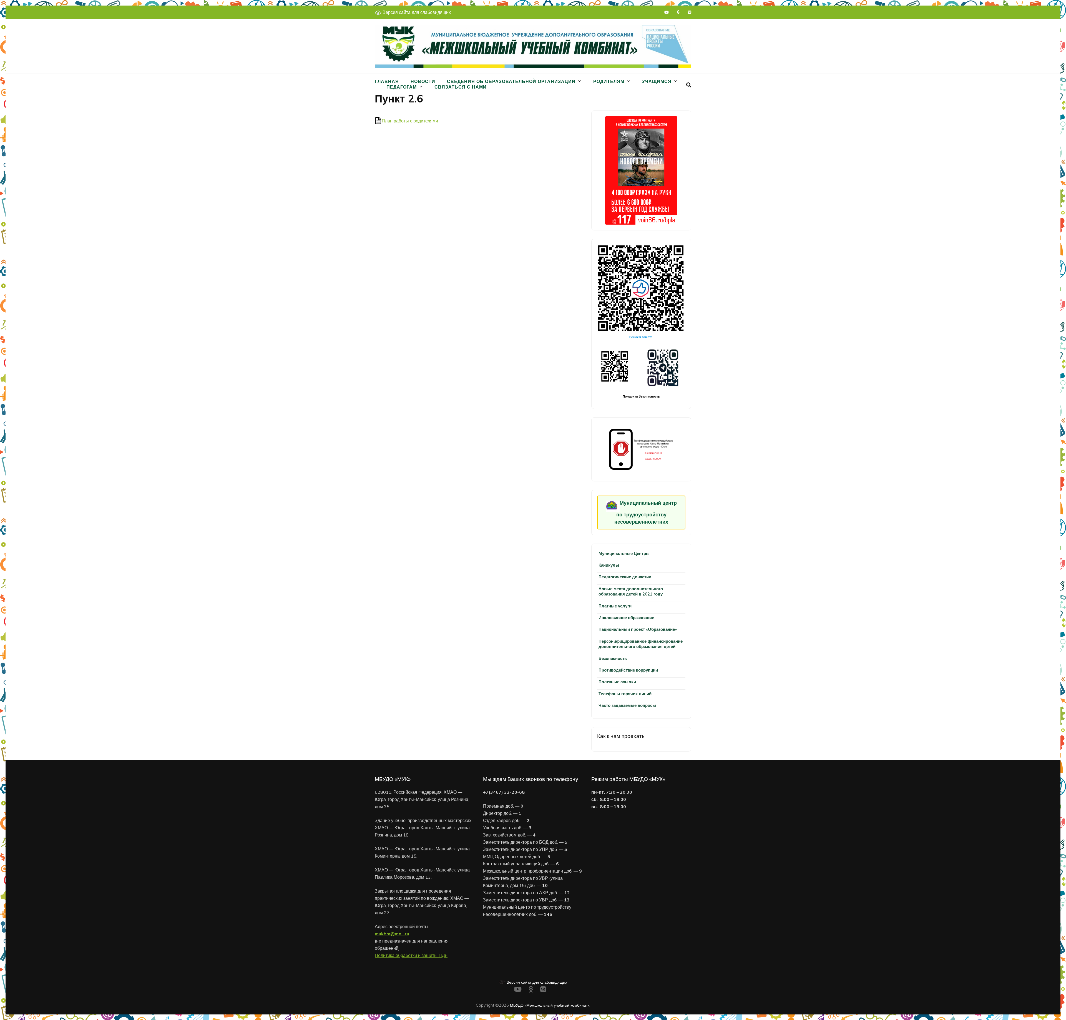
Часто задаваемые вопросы (627, 705)
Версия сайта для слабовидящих (416, 12)
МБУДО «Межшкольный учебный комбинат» (549, 1005)
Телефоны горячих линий (625, 693)
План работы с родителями (410, 121)
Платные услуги (615, 606)
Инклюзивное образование (626, 617)
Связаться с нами (460, 87)
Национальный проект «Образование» (638, 629)
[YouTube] (666, 12)
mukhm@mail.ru (392, 933)
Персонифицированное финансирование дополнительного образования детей (641, 644)
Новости (423, 81)
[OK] (678, 12)
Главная (387, 81)
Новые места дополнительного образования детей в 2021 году (631, 591)
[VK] (689, 12)
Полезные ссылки (617, 681)
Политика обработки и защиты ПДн (411, 955)
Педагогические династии (625, 576)
